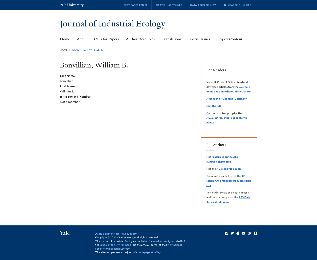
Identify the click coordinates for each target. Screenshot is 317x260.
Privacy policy (129, 233)
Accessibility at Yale (107, 233)
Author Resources (140, 39)
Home (65, 39)
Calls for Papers (106, 39)
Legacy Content (228, 40)
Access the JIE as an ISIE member (226, 98)
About (82, 39)
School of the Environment (115, 244)
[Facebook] (226, 233)
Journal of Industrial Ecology (113, 23)
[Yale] (65, 233)
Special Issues (197, 40)
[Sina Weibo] (249, 233)
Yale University (162, 241)
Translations (170, 40)
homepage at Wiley (149, 252)
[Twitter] (232, 233)
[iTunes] (237, 233)
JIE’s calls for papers (229, 168)
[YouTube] (243, 233)
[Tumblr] (255, 233)
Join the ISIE (213, 106)
